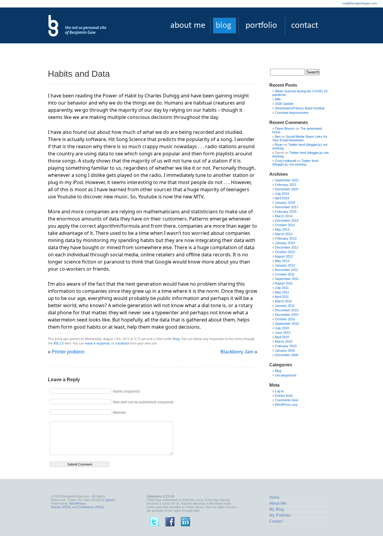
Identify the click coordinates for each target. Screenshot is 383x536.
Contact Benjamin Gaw (304, 26)
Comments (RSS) (91, 507)
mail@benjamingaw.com (359, 3)
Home (274, 497)
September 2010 (287, 323)
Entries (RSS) (61, 507)
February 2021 (286, 184)
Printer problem (68, 351)
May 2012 (282, 261)
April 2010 (282, 337)
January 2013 (285, 243)
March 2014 (283, 216)
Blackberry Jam (237, 351)
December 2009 (286, 355)
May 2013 (282, 229)
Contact (276, 521)
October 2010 (285, 319)
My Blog (276, 509)
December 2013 (286, 220)
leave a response (97, 343)
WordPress (77, 503)
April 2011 (282, 296)
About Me (277, 503)
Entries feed (283, 395)
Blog (176, 339)
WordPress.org (286, 404)
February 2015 (286, 211)
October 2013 (285, 225)
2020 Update (284, 103)
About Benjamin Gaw (189, 26)
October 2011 (285, 274)
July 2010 (282, 328)
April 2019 (282, 198)
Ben (278, 136)
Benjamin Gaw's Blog (224, 26)
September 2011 (287, 279)
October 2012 (285, 252)
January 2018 (285, 202)
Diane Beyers (285, 128)
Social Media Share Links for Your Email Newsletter (299, 138)
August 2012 (284, 256)
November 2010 (286, 314)
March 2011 (283, 301)
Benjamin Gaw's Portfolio (261, 26)
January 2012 (285, 265)
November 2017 (286, 207)
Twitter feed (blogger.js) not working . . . (295, 162)
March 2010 (283, 341)
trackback (122, 343)
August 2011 (284, 283)
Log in (279, 391)
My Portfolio (279, 515)
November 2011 (286, 270)
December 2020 (286, 189)
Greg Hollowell (285, 161)
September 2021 (287, 180)
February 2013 (286, 238)
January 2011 (285, 305)
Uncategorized (285, 375)
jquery (110, 500)
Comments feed (286, 400)
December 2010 (286, 310)
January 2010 (285, 350)
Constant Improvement (291, 112)
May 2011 (282, 292)
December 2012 (286, 247)
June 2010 (282, 332)
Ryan (279, 144)
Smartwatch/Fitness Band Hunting (299, 108)
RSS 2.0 (59, 343)
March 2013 (283, 234)
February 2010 (286, 346)
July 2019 (282, 193)
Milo (278, 99)
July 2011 (282, 288)
